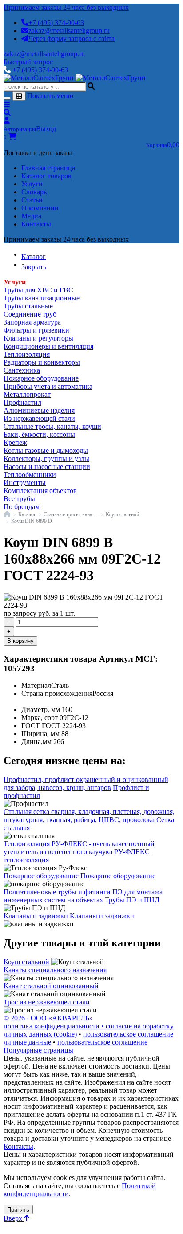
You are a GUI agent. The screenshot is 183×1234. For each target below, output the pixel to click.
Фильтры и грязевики (36, 330)
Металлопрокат (27, 394)
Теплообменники (30, 474)
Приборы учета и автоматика (48, 386)
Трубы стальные (28, 306)
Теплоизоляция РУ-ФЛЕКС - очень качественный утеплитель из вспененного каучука (79, 848)
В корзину (20, 641)
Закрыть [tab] (33, 267)
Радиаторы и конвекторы (42, 362)
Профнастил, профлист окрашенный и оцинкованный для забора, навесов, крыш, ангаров (86, 783)
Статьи (32, 200)
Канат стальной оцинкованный (51, 986)
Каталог (27, 514)
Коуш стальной (122, 514)
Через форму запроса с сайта (71, 38)
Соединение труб (30, 314)
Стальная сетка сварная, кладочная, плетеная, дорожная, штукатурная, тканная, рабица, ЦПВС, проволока (89, 815)
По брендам (22, 506)
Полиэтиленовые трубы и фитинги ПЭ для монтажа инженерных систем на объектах (83, 896)
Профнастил (22, 402)
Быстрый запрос (28, 62)
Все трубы (19, 498)
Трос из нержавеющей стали (47, 1002)
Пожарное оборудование (41, 378)
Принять (18, 1209)
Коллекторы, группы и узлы (46, 458)
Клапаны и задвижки (36, 916)
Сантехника (22, 370)
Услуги (32, 184)
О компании (40, 208)
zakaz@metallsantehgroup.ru (69, 30)
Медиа (31, 216)
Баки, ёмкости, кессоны (39, 434)
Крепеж (15, 442)
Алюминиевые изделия (39, 410)
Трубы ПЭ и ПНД (132, 900)
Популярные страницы (38, 1050)
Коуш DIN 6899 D (31, 521)
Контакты (36, 224)
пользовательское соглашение (128, 1034)
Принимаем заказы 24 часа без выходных (66, 7)
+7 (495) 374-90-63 (56, 22)
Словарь (34, 192)
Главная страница (48, 168)
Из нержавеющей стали (39, 418)
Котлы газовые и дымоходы (46, 450)
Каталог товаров (46, 176)
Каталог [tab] (33, 256)
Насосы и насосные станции (47, 466)
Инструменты (25, 482)
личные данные (27, 1042)
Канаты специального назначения (55, 970)
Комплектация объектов (40, 490)
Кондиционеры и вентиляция (48, 346)
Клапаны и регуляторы (38, 338)
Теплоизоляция (27, 354)
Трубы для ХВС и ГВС (38, 290)
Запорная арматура (32, 322)
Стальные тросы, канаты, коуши (52, 426)
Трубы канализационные (42, 298)
